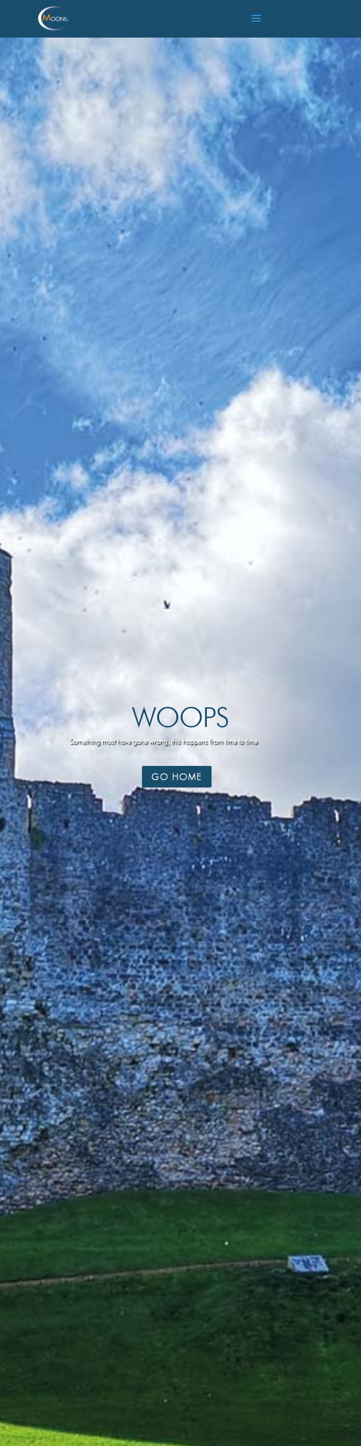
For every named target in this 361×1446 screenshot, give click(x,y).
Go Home (176, 776)
